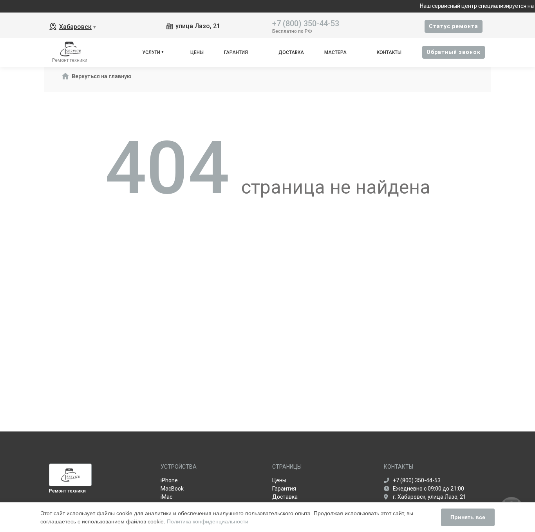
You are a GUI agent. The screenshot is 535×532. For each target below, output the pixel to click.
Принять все (467, 517)
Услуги (151, 52)
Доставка (291, 52)
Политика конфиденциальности (207, 521)
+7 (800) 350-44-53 (305, 23)
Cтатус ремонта (453, 26)
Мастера (335, 52)
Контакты (389, 52)
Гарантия (236, 52)
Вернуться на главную (102, 76)
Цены (197, 52)
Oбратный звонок (454, 52)
